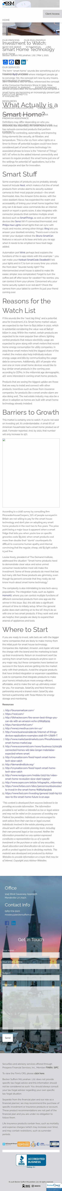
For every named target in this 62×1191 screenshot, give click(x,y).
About (6, 33)
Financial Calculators (17, 107)
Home (6, 19)
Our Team (8, 53)
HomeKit (7, 595)
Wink (22, 252)
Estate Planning (46, 87)
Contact (8, 131)
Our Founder (11, 26)
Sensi (18, 221)
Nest (22, 185)
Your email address (23, 962)
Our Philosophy (35, 40)
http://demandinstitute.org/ (19, 764)
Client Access (52, 13)
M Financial (34, 47)
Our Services (11, 67)
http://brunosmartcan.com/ (19, 710)
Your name (19, 950)
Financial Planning (15, 74)
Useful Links (46, 107)
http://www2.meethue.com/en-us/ (23, 728)
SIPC (56, 1067)
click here (39, 1073)
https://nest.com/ (14, 714)
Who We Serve (11, 47)
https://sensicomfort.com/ (19, 724)
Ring (46, 228)
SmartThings (26, 217)
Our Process (10, 40)
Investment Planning (16, 87)
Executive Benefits (14, 94)
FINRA (49, 1067)
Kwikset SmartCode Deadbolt (34, 259)
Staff (24, 60)
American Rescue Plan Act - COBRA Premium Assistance (25, 116)
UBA (48, 47)
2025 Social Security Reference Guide (27, 125)
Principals (9, 60)
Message (18, 984)
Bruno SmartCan (44, 236)
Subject (17, 973)
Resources (9, 101)
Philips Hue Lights (11, 225)
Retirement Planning (16, 80)
